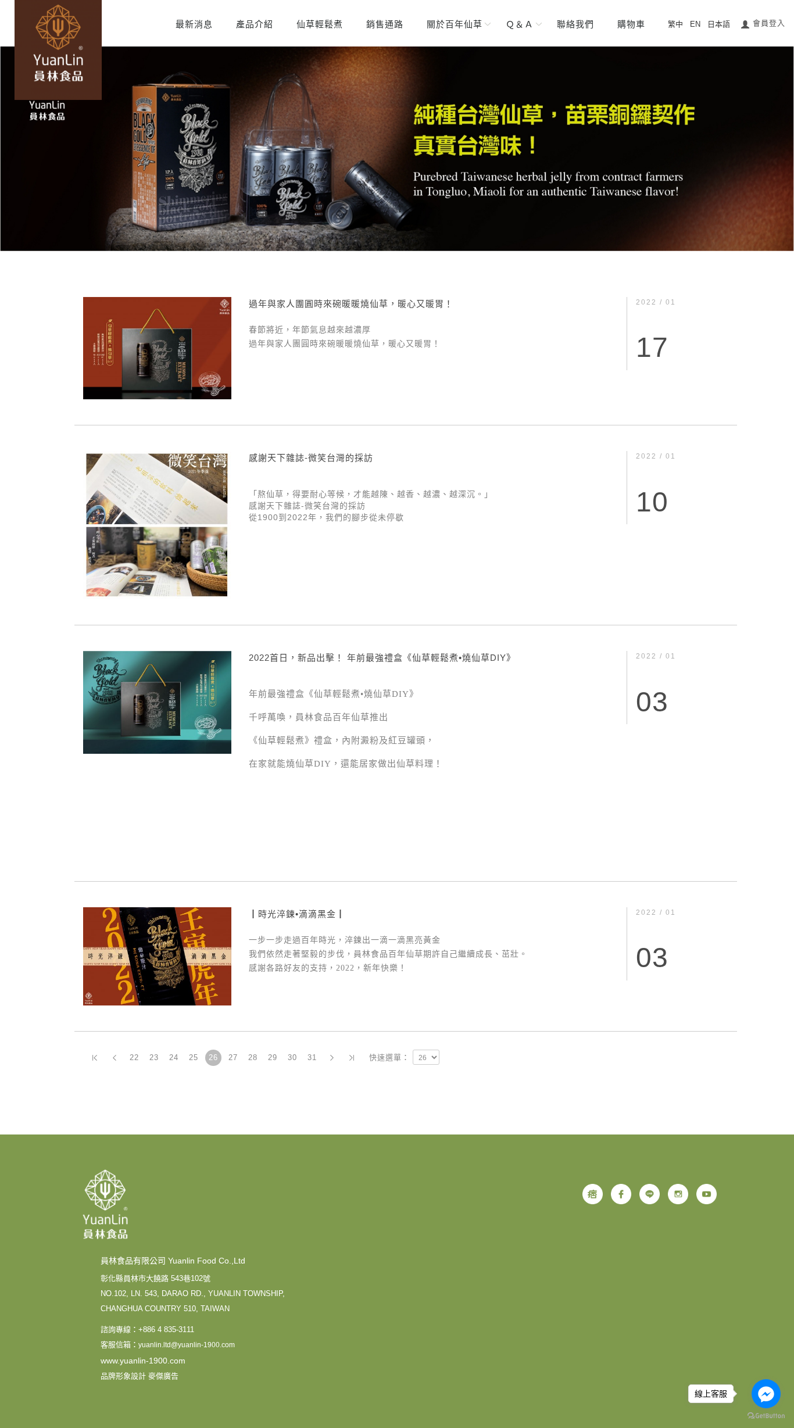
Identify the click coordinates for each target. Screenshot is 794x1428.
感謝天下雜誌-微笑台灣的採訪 (311, 458)
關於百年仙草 (454, 24)
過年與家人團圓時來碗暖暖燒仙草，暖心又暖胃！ (351, 304)
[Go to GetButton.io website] (766, 1416)
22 (134, 1057)
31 (312, 1057)
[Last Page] (352, 1058)
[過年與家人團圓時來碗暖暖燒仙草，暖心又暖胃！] (157, 347)
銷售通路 (384, 24)
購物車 (631, 24)
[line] (649, 1194)
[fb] (621, 1194)
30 (292, 1057)
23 (154, 1057)
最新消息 (194, 24)
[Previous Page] (114, 1058)
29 (272, 1057)
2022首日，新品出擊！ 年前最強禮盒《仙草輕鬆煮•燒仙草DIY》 (382, 658)
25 (193, 1057)
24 (173, 1057)
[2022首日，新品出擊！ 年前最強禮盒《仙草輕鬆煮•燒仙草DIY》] (157, 701)
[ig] (678, 1194)
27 (233, 1057)
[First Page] (95, 1058)
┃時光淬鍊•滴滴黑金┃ (297, 914)
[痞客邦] (593, 1194)
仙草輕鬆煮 (319, 24)
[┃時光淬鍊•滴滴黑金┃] (157, 955)
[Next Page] (332, 1058)
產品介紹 (254, 24)
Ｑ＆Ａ (520, 24)
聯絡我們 (575, 24)
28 (252, 1057)
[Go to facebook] (766, 1393)
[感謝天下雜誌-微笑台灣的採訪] (157, 524)
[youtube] (706, 1194)
